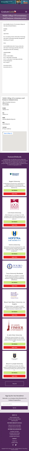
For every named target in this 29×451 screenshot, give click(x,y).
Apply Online (14, 193)
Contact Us (14, 441)
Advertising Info (14, 420)
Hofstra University (14, 245)
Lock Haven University (14, 213)
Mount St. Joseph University (14, 364)
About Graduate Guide (14, 417)
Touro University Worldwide (14, 273)
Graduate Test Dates (14, 431)
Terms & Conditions (14, 449)
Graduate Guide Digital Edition (14, 419)
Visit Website (14, 190)
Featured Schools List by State (14, 425)
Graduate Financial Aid (14, 434)
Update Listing (14, 442)
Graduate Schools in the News (14, 427)
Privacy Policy (24, 448)
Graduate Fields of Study (14, 433)
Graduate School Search (14, 436)
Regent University (14, 181)
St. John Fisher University (14, 335)
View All (14, 383)
